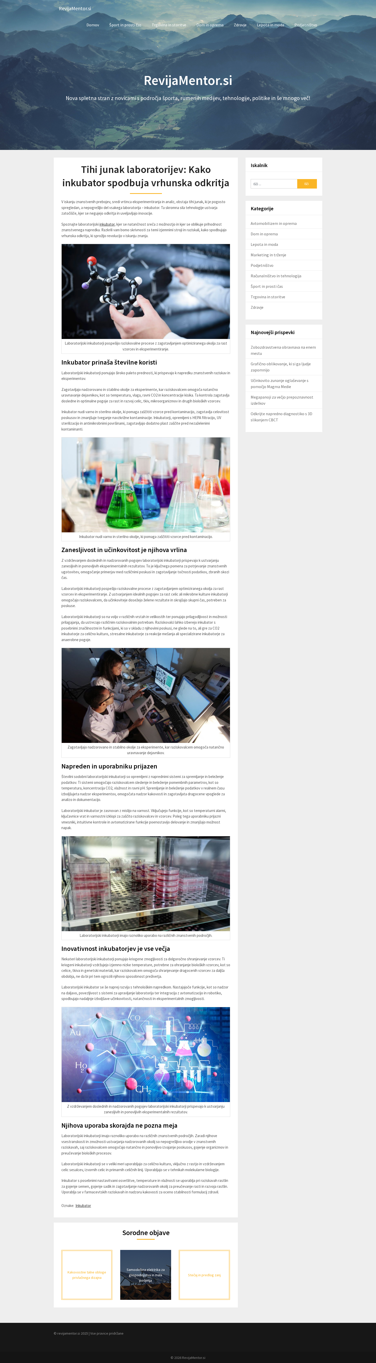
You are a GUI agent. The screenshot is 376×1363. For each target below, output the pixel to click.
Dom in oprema (210, 24)
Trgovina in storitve (169, 24)
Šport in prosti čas (125, 24)
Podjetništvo (305, 24)
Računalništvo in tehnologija (276, 275)
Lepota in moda (270, 24)
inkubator (107, 224)
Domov (92, 24)
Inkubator (83, 1205)
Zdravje (240, 24)
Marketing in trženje (268, 254)
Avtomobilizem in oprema (274, 223)
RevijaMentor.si (75, 8)
